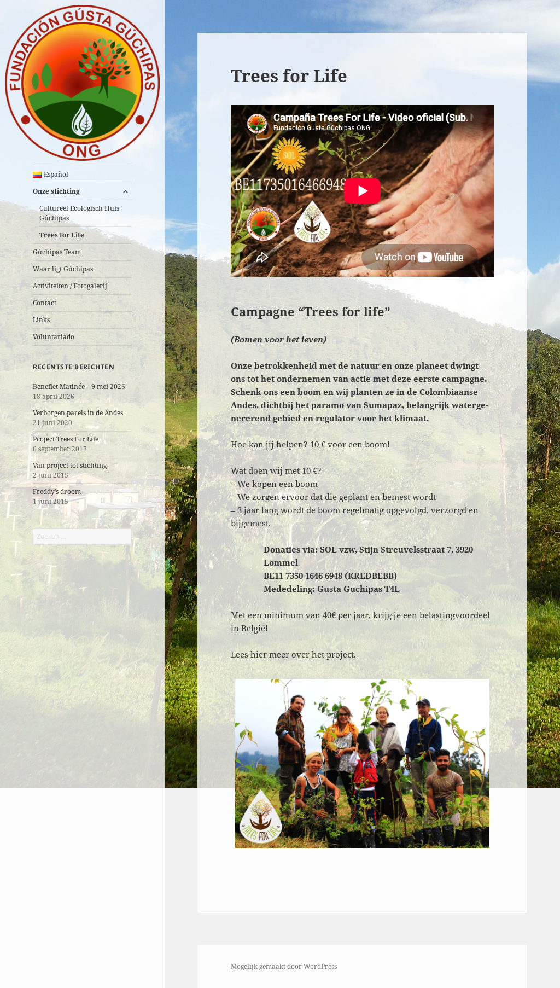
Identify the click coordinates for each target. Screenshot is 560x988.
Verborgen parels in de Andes (78, 412)
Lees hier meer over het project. (293, 654)
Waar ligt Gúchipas (63, 269)
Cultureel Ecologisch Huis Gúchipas (79, 213)
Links (41, 319)
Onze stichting (56, 191)
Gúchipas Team (57, 252)
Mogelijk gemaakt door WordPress (284, 966)
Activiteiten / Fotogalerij (70, 285)
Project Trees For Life (65, 439)
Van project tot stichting (70, 465)
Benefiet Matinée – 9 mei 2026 (79, 386)
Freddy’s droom (57, 491)
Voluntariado (53, 336)
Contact (44, 302)
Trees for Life (61, 235)
